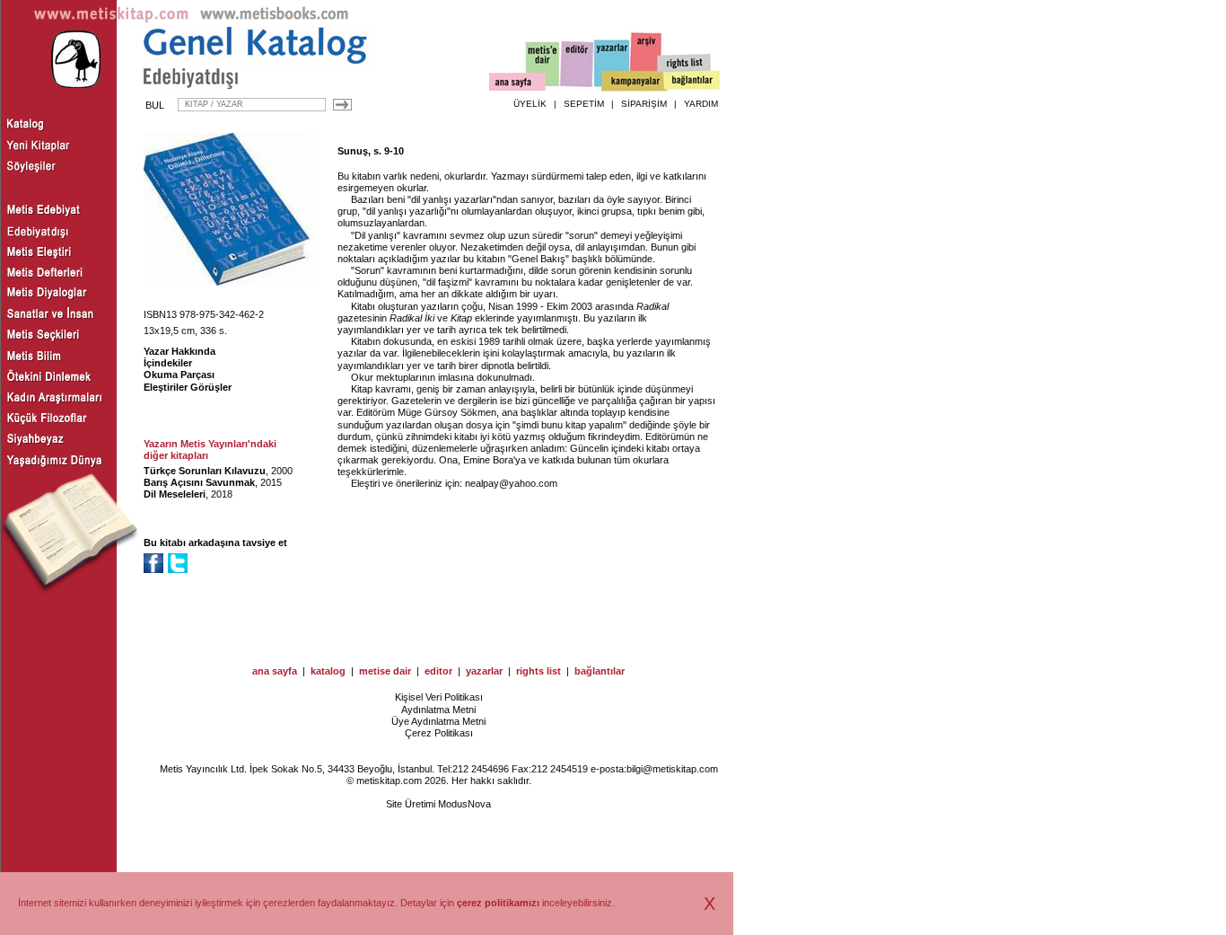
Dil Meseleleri (175, 494)
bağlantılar (599, 671)
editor (438, 671)
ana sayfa (274, 671)
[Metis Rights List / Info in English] (685, 64)
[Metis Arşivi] (646, 60)
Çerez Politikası (439, 733)
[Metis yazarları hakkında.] (612, 63)
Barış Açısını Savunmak (199, 482)
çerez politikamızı (498, 902)
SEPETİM (584, 104)
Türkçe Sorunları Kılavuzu (205, 470)
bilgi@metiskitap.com (672, 768)
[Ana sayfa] (517, 84)
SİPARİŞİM (644, 104)
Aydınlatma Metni (438, 709)
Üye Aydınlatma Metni (438, 721)
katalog (328, 671)
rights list (538, 671)
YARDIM (701, 104)
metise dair (385, 671)
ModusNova (464, 803)
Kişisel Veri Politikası (439, 697)
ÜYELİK (530, 104)
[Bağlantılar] (692, 82)
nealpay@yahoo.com (511, 483)
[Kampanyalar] (633, 82)
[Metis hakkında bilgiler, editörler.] (543, 65)
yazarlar (484, 671)
